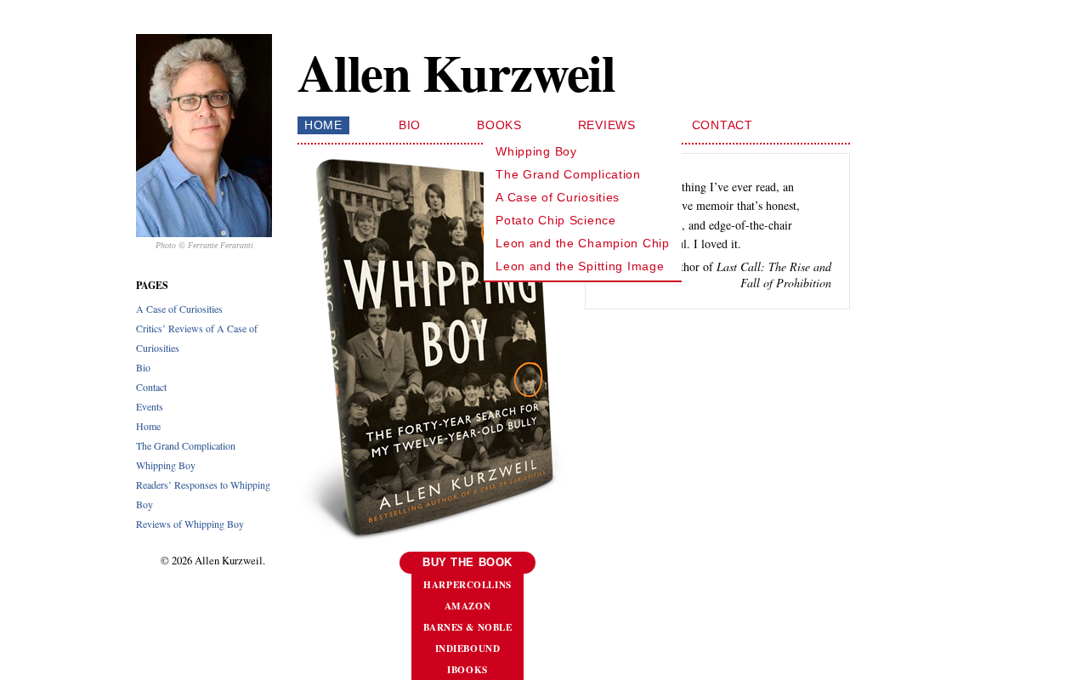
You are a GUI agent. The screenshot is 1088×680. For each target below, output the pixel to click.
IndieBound (468, 648)
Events (149, 406)
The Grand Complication (185, 445)
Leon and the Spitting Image (580, 266)
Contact (151, 387)
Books (499, 125)
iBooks (467, 669)
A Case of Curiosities (179, 308)
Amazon (467, 605)
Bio (143, 367)
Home (148, 426)
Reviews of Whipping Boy (190, 523)
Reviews (607, 125)
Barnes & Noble (468, 627)
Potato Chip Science (556, 220)
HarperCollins (467, 584)
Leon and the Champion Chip (583, 243)
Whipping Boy (166, 465)
